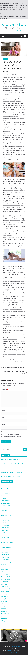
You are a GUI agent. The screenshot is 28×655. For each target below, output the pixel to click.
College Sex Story (5, 503)
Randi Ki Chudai (5, 559)
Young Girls (4, 584)
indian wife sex (5, 530)
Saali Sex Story (4, 564)
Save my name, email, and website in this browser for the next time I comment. (12, 436)
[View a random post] (25, 36)
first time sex (4, 513)
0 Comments (18, 74)
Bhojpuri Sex (4, 495)
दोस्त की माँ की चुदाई (5, 591)
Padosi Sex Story (5, 557)
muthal (5, 74)
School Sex (3, 572)
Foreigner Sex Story (6, 515)
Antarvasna (4, 486)
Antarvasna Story (14, 24)
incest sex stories (5, 525)
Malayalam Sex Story (6, 549)
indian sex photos (5, 527)
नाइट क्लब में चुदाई (4, 594)
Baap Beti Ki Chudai (6, 491)
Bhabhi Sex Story (5, 493)
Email (3, 417)
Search (25, 449)
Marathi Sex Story (5, 552)
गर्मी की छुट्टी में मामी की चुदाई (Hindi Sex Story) (14, 367)
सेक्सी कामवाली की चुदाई (5, 613)
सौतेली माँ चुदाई (5, 58)
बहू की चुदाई (3, 599)
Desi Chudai (4, 508)
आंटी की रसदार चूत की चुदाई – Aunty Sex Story (11, 459)
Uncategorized (4, 581)
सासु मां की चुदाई (4, 611)
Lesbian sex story (5, 545)
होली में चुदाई (3, 621)
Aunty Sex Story (5, 488)
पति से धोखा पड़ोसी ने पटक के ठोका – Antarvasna (11, 468)
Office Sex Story (5, 554)
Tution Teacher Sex (6, 579)
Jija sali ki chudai (5, 537)
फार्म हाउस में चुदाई (4, 596)
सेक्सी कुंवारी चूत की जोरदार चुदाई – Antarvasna (11, 476)
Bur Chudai (4, 498)
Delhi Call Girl (19, 31)
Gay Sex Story (4, 518)
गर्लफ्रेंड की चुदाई (4, 586)
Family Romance (5, 510)
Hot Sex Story (4, 522)
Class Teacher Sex (5, 500)
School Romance (5, 569)
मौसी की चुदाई (3, 608)
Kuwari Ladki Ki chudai (7, 542)
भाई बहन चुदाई (4, 601)
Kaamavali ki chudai (6, 540)
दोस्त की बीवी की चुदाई (5, 589)
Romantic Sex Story (6, 562)
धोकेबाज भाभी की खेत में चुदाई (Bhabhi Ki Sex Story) (14, 372)
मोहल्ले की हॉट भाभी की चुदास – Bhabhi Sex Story (11, 472)
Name (3, 410)
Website (3, 424)
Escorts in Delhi (9, 31)
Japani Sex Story (5, 535)
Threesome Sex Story (6, 576)
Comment (4, 390)
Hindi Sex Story (5, 520)
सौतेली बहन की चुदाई (5, 616)
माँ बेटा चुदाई (3, 603)
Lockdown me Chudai (6, 547)
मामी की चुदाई (3, 606)
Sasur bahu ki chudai (6, 567)
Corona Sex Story (5, 505)
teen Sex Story (4, 574)
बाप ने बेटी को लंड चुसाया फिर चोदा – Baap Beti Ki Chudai (13, 464)
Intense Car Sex (5, 532)
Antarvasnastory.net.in (8, 362)
